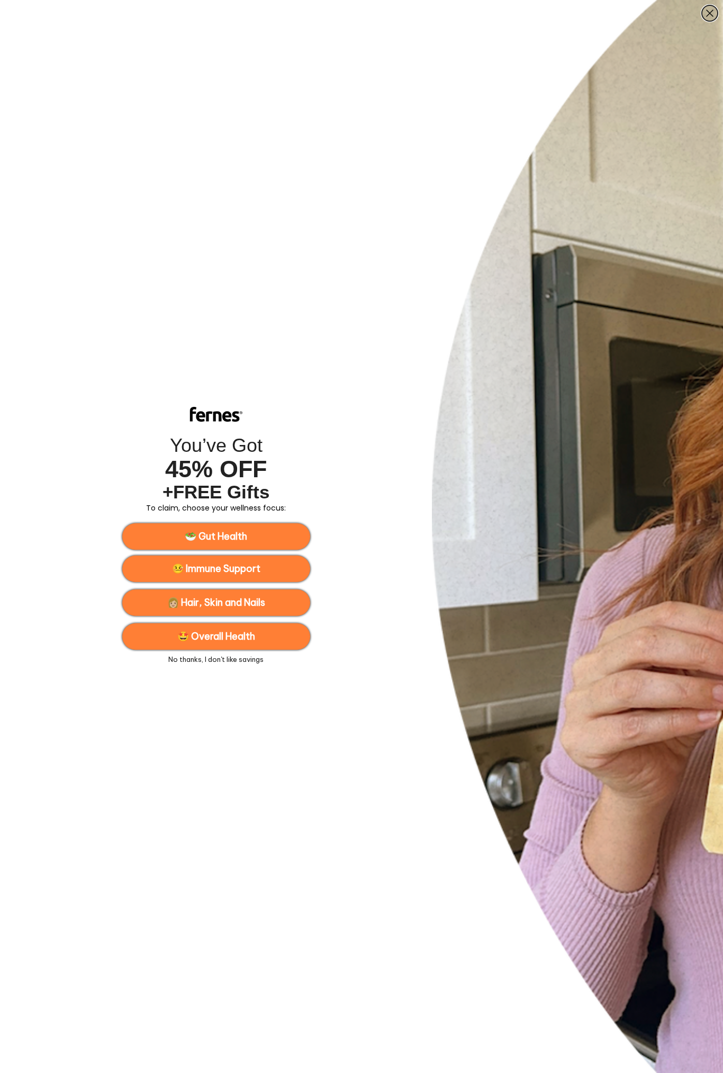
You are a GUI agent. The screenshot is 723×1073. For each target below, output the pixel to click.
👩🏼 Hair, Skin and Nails (216, 602)
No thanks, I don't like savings (216, 659)
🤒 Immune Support (216, 568)
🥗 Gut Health (216, 536)
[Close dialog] (710, 13)
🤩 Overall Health (216, 636)
